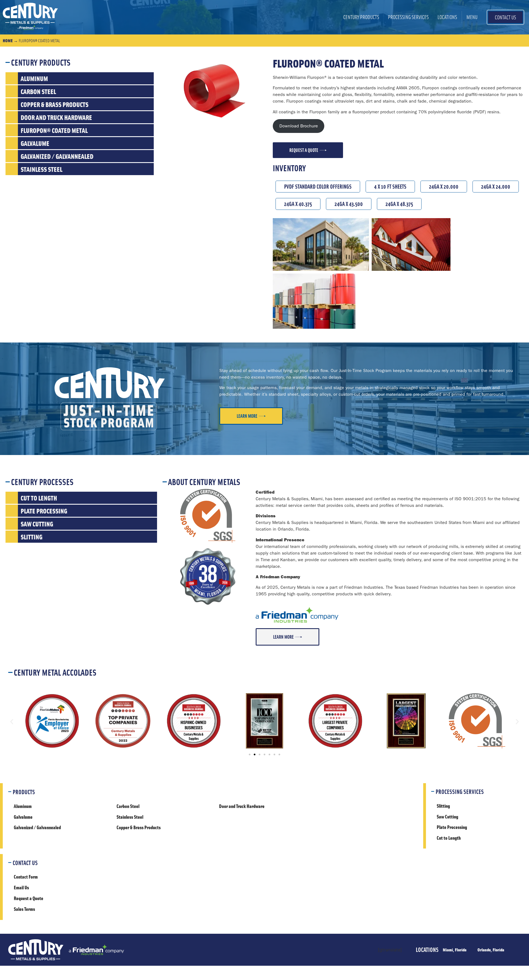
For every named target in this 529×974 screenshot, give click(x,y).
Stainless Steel (130, 817)
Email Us (21, 887)
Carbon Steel (128, 806)
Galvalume (23, 817)
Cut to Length (449, 838)
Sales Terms (24, 909)
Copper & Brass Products (139, 827)
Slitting (443, 806)
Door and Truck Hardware (241, 806)
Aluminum (23, 806)
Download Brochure (298, 126)
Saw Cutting (447, 817)
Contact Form (26, 877)
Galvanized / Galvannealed (37, 827)
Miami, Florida (454, 949)
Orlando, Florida (490, 949)
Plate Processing (452, 827)
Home (8, 40)
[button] (11, 721)
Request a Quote (28, 898)
